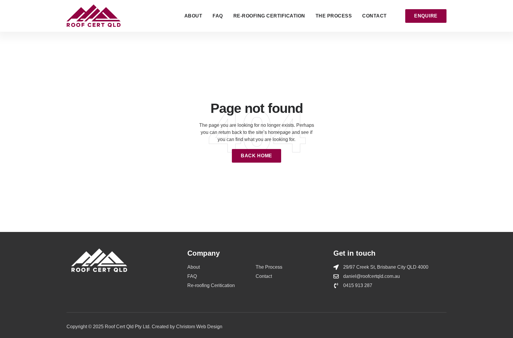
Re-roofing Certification (269, 15)
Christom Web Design (199, 326)
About (193, 15)
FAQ (218, 15)
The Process (334, 15)
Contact (374, 15)
